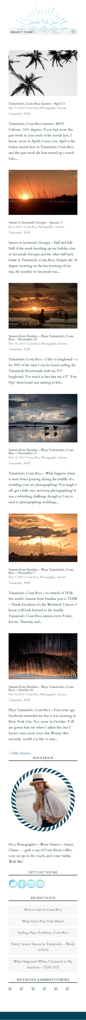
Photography (48, 108)
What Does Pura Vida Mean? (43, 921)
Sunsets (61, 108)
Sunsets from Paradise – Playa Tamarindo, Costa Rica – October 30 (41, 688)
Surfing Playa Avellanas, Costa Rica (43, 932)
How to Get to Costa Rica (43, 909)
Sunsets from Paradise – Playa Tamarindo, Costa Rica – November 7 (41, 571)
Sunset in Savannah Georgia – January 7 (35, 222)
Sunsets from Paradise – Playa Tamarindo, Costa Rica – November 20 (41, 338)
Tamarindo (15, 114)
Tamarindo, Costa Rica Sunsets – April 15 (37, 103)
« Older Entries (20, 753)
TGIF (26, 114)
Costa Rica (32, 108)
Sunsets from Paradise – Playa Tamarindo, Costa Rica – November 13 (41, 451)
